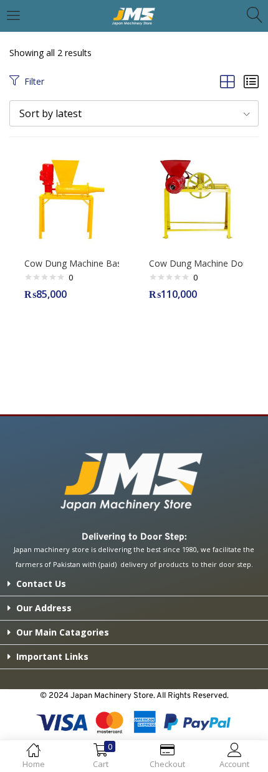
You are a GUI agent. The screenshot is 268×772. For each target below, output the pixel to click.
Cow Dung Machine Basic (71, 263)
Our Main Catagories (62, 632)
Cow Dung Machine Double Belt (196, 263)
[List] (251, 81)
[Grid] (227, 81)
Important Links (52, 656)
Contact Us (41, 583)
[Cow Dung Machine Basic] (71, 198)
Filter (34, 81)
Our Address (44, 608)
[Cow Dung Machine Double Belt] (196, 198)
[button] (134, 113)
